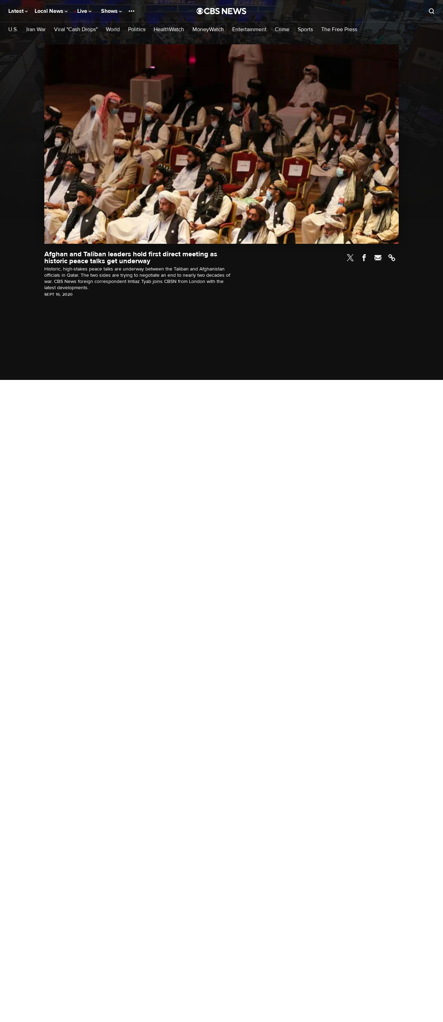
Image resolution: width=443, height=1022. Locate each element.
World (113, 29)
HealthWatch (169, 29)
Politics (136, 29)
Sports (305, 29)
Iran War (36, 29)
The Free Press (339, 29)
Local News (50, 11)
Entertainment (249, 29)
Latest (16, 11)
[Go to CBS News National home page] (221, 11)
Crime (282, 29)
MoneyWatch (208, 29)
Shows (110, 11)
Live (83, 11)
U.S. (13, 29)
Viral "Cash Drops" (76, 29)
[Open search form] (431, 11)
